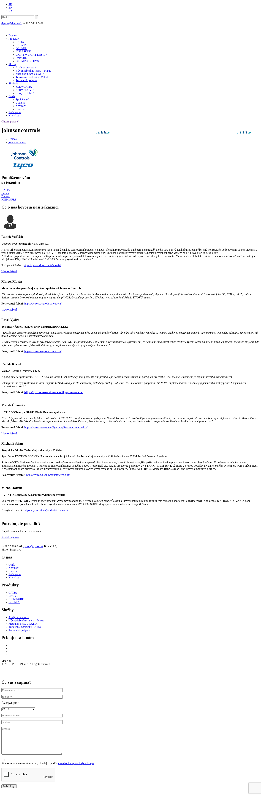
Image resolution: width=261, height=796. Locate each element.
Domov (13, 35)
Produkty (14, 38)
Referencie (15, 112)
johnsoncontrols (17, 142)
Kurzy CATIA (24, 86)
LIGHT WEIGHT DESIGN (32, 54)
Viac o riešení (9, 271)
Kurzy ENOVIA (25, 89)
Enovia (5, 193)
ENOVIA (21, 45)
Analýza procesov (26, 67)
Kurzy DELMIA (25, 93)
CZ (10, 10)
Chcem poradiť (9, 121)
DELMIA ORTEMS (27, 61)
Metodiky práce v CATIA (30, 73)
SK (10, 4)
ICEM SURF (23, 51)
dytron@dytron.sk (11, 23)
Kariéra (20, 109)
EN (10, 7)
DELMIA (21, 48)
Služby (12, 64)
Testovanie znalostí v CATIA (32, 77)
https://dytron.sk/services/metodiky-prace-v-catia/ (53, 392)
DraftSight (21, 57)
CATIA (20, 41)
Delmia (5, 196)
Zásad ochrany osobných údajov (76, 763)
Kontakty (14, 115)
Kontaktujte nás (10, 537)
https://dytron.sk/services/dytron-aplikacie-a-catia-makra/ (55, 427)
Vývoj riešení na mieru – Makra (33, 70)
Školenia (13, 83)
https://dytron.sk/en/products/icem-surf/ (48, 474)
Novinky (21, 105)
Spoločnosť (22, 99)
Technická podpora (26, 80)
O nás (12, 96)
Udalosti (20, 102)
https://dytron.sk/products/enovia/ (42, 265)
